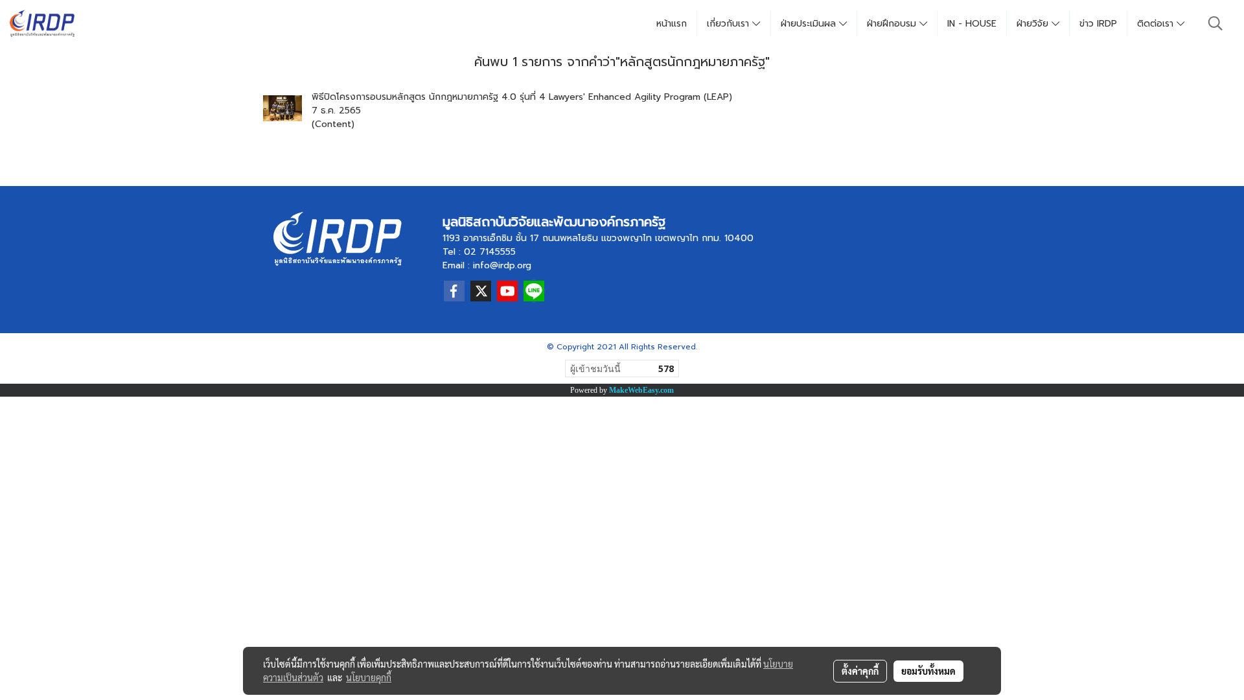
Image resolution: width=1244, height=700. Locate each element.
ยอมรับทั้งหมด (928, 671)
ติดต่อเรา (1157, 23)
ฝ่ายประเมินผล (810, 23)
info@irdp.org (502, 265)
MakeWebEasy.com (641, 390)
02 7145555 (490, 252)
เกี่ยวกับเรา (729, 23)
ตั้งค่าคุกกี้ (860, 671)
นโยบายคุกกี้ (368, 677)
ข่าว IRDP (1098, 23)
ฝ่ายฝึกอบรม (893, 23)
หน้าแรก (671, 23)
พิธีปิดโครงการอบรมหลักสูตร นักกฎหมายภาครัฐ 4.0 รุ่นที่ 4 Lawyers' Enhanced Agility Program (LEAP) (522, 97)
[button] (1215, 23)
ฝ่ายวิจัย (1034, 23)
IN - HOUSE (971, 23)
